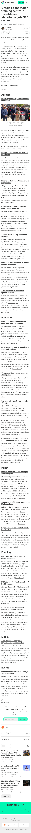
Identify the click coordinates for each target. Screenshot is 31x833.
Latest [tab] (8, 746)
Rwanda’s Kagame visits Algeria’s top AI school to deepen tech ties (14, 439)
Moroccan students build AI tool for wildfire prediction (15, 264)
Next (25, 739)
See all (5, 796)
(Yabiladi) (15, 142)
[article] (15, 756)
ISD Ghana (21, 524)
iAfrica (4, 202)
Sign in (27, 2)
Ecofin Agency (19, 578)
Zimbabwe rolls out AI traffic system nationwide (12, 292)
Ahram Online (17, 369)
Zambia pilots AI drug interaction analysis (14, 236)
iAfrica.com (17, 230)
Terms (25, 819)
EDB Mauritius (20, 498)
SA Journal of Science (13, 434)
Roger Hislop (9, 27)
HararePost (5, 312)
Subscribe (21, 2)
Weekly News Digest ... (8, 757)
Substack (7, 829)
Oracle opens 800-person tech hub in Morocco (15, 100)
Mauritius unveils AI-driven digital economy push (14, 473)
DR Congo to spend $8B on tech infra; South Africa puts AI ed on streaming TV (11, 753)
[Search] (28, 746)
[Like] (2, 792)
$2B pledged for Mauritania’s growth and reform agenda (12, 609)
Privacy (21, 819)
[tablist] (6, 746)
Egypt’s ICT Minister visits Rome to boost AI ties (15, 529)
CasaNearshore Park (7, 135)
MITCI (14, 491)
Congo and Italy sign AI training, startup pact (14, 374)
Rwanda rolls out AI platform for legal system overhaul (14, 207)
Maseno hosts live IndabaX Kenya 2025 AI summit (14, 673)
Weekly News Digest (7, 787)
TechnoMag (12, 662)
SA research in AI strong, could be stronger (14, 402)
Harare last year (13, 303)
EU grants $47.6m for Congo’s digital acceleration (13, 557)
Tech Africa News (18, 259)
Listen (27, 28)
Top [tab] (3, 746)
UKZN (8, 430)
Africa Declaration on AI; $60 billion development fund (10, 768)
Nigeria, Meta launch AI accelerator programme (15, 182)
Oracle (25, 130)
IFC (9, 604)
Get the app (23, 825)
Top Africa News (14, 462)
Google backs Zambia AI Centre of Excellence (14, 154)
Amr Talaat (24, 535)
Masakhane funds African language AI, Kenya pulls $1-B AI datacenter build (10, 783)
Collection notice (15, 820)
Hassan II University (15, 270)
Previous (6, 739)
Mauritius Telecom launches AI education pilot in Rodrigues (13, 322)
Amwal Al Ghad (13, 547)
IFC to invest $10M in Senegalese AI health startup (15, 583)
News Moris (13, 343)
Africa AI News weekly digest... (10, 772)
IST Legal (11, 216)
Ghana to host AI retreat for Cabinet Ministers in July (15, 503)
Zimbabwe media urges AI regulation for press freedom (12, 642)
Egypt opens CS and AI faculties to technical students (15, 348)
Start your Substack (11, 825)
